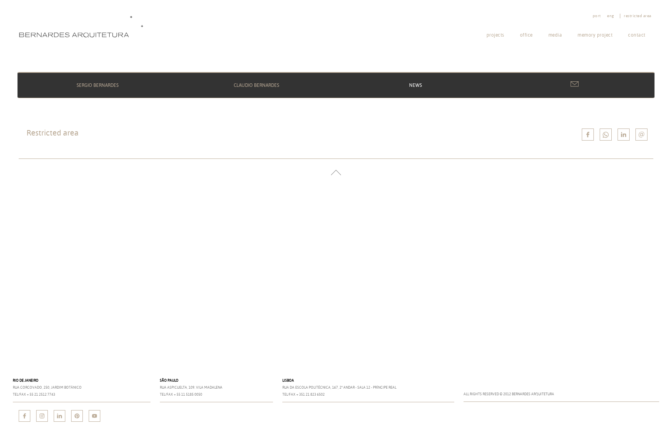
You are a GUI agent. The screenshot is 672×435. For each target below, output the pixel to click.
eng (610, 16)
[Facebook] (24, 416)
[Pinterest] (77, 416)
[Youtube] (94, 416)
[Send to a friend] (641, 134)
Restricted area (637, 16)
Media (555, 35)
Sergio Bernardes (98, 85)
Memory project (595, 35)
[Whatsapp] (605, 134)
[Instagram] (42, 416)
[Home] (83, 26)
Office (526, 35)
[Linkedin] (623, 134)
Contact (637, 35)
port (597, 16)
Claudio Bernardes (256, 85)
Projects (495, 35)
